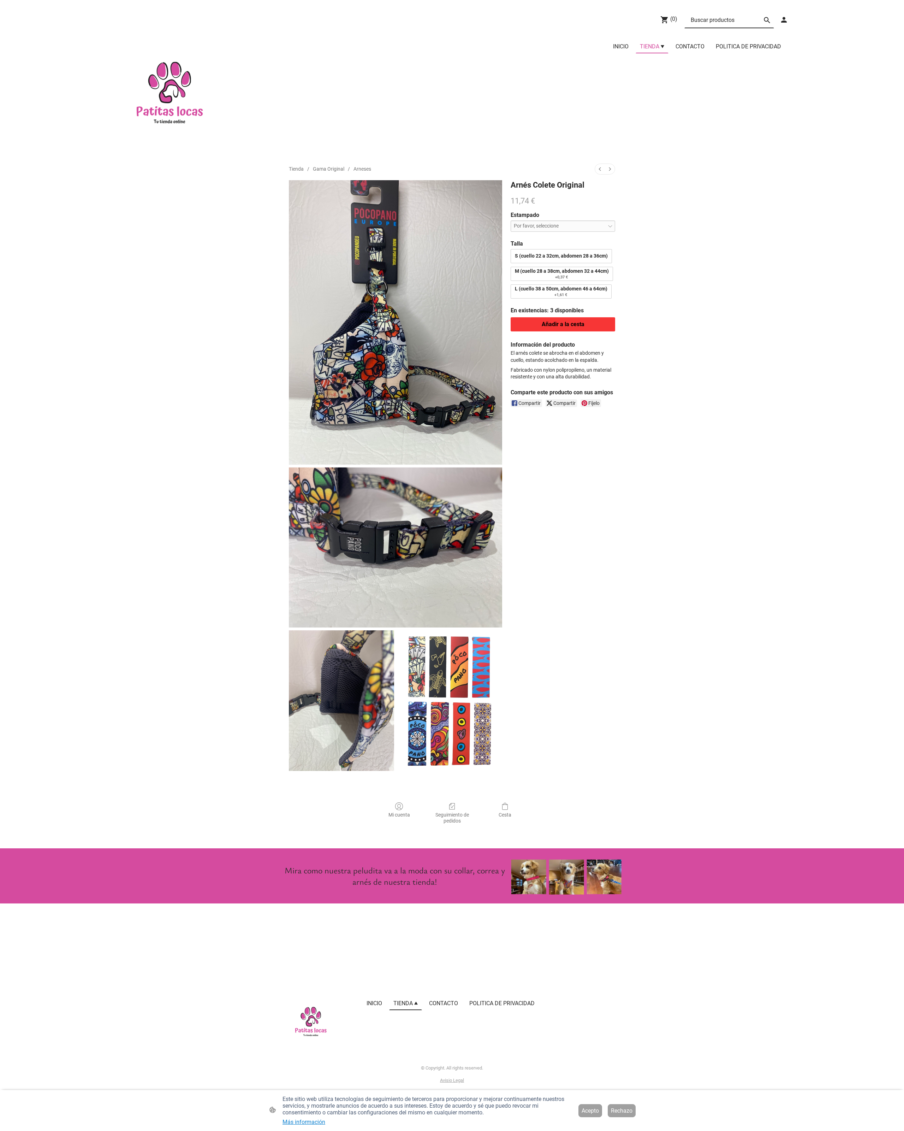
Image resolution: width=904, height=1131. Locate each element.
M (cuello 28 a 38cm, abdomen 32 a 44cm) (562, 273)
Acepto (590, 1110)
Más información (303, 1122)
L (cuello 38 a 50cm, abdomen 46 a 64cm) (561, 291)
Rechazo (621, 1110)
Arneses (362, 169)
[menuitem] (600, 169)
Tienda (296, 169)
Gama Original (328, 169)
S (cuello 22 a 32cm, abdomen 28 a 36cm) (561, 256)
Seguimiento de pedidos (452, 818)
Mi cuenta (399, 815)
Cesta (505, 815)
